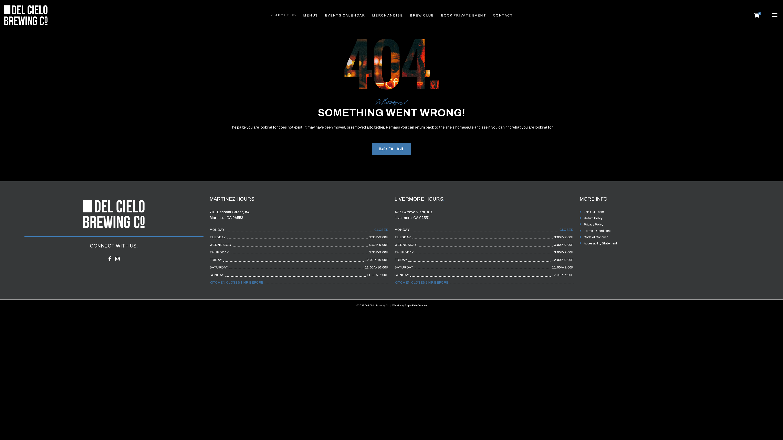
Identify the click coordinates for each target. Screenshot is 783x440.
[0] (756, 15)
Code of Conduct (596, 237)
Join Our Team (594, 211)
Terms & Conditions (597, 230)
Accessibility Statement (600, 243)
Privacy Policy (593, 224)
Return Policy (593, 218)
